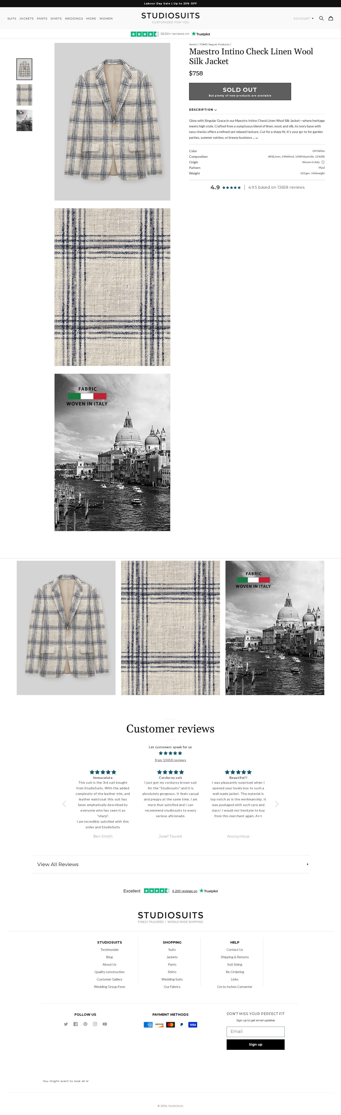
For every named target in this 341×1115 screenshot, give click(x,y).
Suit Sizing (234, 964)
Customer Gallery (109, 979)
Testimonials (109, 949)
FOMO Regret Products (214, 44)
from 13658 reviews (170, 760)
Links (234, 979)
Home (193, 44)
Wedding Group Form (109, 987)
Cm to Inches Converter (234, 987)
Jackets (172, 957)
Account (302, 18)
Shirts (172, 972)
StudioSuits (175, 1105)
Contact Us (234, 949)
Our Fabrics (172, 987)
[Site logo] (170, 918)
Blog (109, 957)
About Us (109, 964)
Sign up (255, 1044)
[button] (321, 18)
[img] (170, 753)
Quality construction (109, 972)
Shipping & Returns (235, 957)
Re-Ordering (235, 972)
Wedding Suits (172, 979)
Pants (172, 964)
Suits (172, 949)
